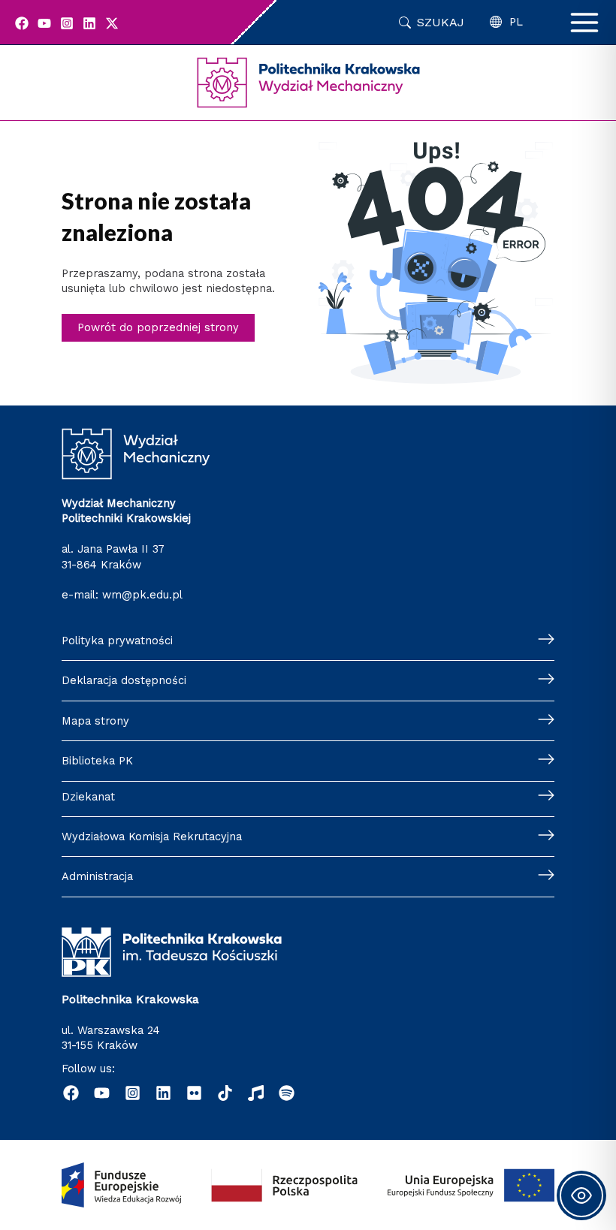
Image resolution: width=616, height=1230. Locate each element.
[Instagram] (67, 23)
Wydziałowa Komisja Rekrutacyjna (152, 836)
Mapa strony (95, 721)
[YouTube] (44, 23)
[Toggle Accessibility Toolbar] (581, 1195)
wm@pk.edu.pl (142, 594)
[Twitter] (112, 23)
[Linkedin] (89, 23)
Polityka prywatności (117, 640)
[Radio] (255, 1093)
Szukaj (440, 22)
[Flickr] (194, 1093)
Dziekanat (88, 796)
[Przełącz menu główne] (584, 22)
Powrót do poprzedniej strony (158, 327)
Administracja (97, 876)
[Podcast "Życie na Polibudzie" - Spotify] (286, 1093)
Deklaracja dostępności (124, 680)
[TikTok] (225, 1093)
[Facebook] (22, 23)
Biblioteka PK (97, 760)
